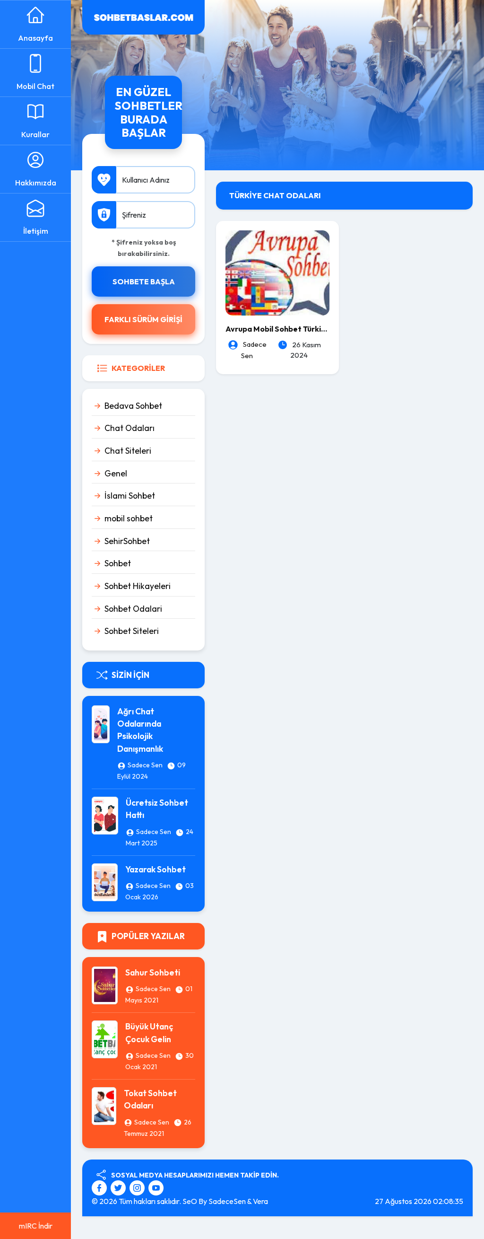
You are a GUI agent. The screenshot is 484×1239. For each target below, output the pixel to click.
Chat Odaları (129, 427)
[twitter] (119, 1187)
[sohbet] (143, 16)
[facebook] (100, 1187)
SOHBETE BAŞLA (143, 281)
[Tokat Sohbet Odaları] (104, 1105)
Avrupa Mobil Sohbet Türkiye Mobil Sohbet (302, 329)
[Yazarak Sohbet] (105, 881)
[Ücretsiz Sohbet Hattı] (105, 814)
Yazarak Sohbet (155, 869)
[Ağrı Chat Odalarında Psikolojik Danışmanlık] (101, 723)
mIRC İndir (35, 1225)
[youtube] (156, 1187)
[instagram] (138, 1187)
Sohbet (117, 563)
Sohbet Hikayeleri (137, 585)
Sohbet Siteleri (131, 630)
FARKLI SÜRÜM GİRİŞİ (143, 319)
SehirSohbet (127, 541)
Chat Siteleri (127, 450)
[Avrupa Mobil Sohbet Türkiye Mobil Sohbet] (277, 272)
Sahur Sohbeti (152, 972)
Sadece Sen (145, 765)
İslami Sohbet (129, 495)
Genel (115, 473)
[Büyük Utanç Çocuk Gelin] (105, 1038)
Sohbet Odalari (133, 608)
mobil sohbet (128, 518)
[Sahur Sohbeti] (105, 984)
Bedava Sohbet (133, 405)
